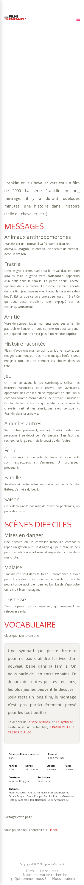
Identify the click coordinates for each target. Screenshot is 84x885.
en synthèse (64, 722)
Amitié (53, 104)
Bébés (42, 109)
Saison (68, 117)
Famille (23, 113)
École (68, 109)
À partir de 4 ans (19, 84)
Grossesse (55, 113)
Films (30, 871)
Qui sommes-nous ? (30, 878)
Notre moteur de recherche (45, 874)
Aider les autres (32, 104)
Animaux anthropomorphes (53, 792)
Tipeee (53, 830)
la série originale (39, 722)
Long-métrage (56, 757)
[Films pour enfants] (15, 21)
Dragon (55, 109)
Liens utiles (49, 871)
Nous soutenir (64, 878)
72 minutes (25, 100)
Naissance (52, 117)
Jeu (39, 117)
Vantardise (13, 121)
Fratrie (38, 113)
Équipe (9, 113)
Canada (69, 769)
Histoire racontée (19, 117)
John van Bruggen (19, 781)
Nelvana (51, 769)
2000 (19, 91)
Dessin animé (45, 781)
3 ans (53, 96)
